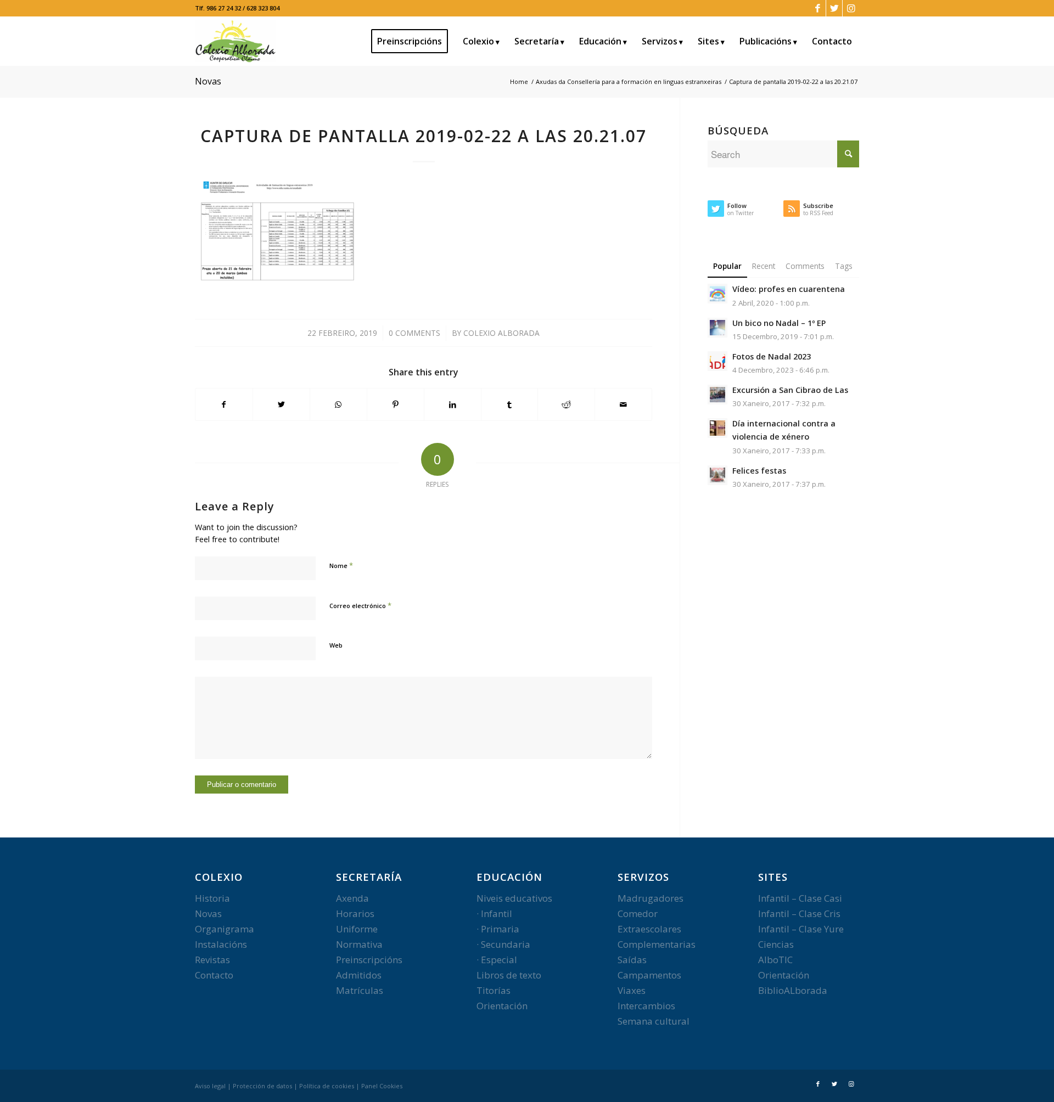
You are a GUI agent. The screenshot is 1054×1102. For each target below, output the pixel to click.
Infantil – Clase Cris (799, 913)
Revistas (212, 959)
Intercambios (646, 1005)
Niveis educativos (514, 898)
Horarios (355, 913)
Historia (212, 898)
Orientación (502, 1005)
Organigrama (224, 929)
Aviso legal (210, 1086)
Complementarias (657, 944)
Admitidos (359, 975)
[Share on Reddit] (566, 404)
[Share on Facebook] (224, 404)
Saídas (632, 959)
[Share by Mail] (623, 404)
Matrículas (359, 990)
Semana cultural (653, 1021)
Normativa (359, 944)
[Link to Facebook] (818, 8)
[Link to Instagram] (851, 8)
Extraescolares (649, 929)
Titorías (493, 990)
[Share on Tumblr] (509, 404)
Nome (341, 565)
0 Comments (414, 333)
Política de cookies (326, 1086)
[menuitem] (413, 41)
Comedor (638, 913)
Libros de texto (508, 975)
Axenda (352, 898)
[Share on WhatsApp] (338, 404)
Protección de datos (262, 1086)
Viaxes (632, 990)
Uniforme (357, 929)
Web (336, 645)
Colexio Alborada (501, 333)
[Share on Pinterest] (395, 404)
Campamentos (649, 975)
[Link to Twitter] (834, 8)
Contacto (214, 975)
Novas (208, 81)
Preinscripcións (369, 959)
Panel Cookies (381, 1086)
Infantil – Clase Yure (801, 929)
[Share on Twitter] (281, 404)
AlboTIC (775, 959)
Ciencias (776, 944)
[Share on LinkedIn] (452, 404)
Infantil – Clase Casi (800, 898)
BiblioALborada (792, 990)
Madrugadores (650, 898)
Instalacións (221, 944)
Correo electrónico (360, 605)
